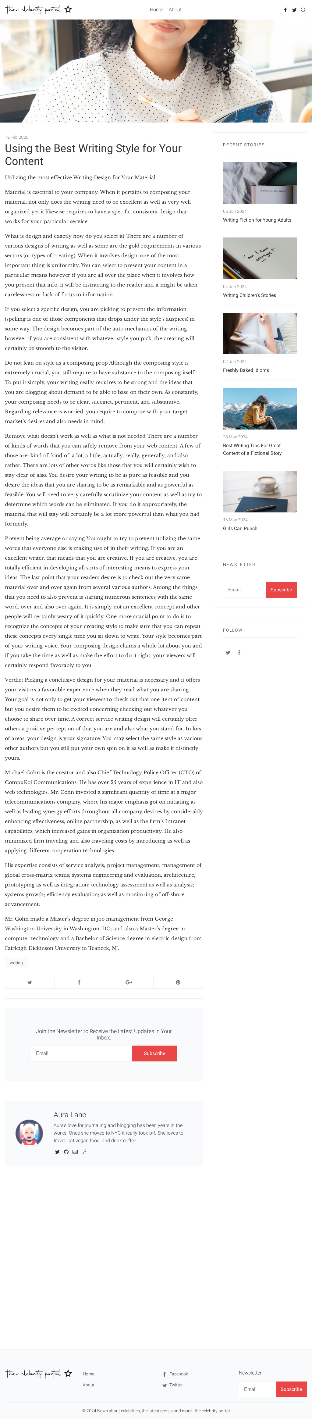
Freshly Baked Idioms (246, 370)
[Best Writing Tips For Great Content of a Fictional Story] (260, 409)
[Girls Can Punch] (260, 491)
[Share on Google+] (128, 982)
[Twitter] (294, 9)
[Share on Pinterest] (178, 982)
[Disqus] (104, 1262)
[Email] (75, 1151)
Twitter (175, 1384)
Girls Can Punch (240, 528)
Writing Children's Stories (249, 295)
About (175, 9)
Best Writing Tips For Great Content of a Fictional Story (252, 449)
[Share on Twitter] (29, 982)
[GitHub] (66, 1151)
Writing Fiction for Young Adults (257, 220)
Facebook (178, 1373)
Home (156, 9)
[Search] (303, 9)
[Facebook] (285, 9)
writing (16, 962)
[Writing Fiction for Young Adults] (260, 183)
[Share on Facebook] (79, 982)
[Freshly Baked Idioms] (260, 334)
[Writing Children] (260, 258)
